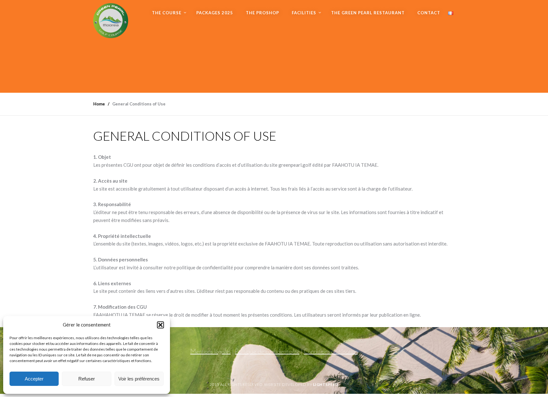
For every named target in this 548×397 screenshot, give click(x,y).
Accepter (34, 378)
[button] (160, 325)
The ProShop (262, 12)
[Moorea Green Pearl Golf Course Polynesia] (110, 19)
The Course (166, 12)
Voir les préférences (139, 378)
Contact (428, 12)
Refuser (86, 378)
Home (99, 103)
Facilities (304, 12)
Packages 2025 (214, 12)
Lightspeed (325, 384)
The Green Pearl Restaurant (368, 12)
